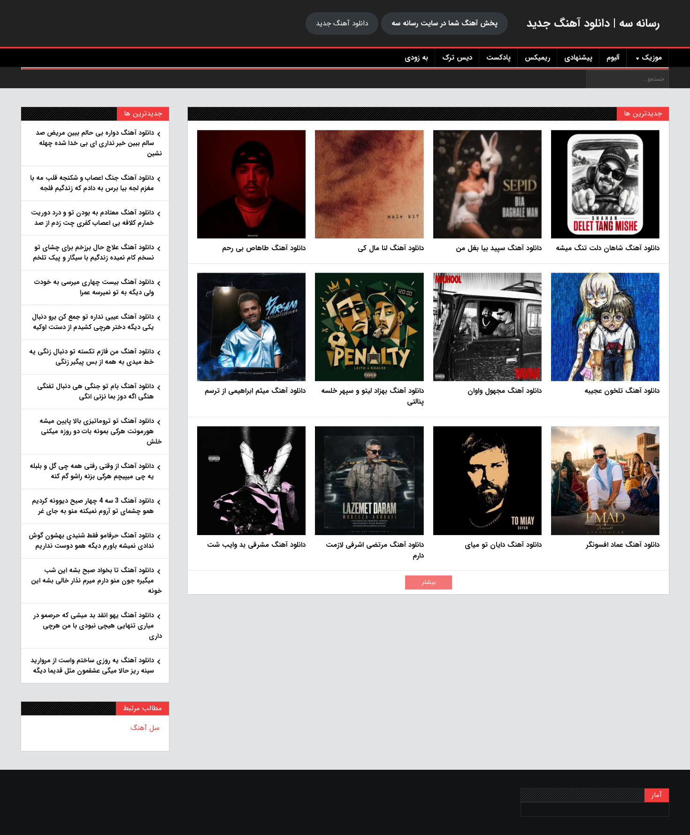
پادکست (498, 57)
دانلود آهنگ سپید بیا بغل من (499, 248)
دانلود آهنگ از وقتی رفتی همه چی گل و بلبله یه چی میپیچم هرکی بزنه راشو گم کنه (92, 471)
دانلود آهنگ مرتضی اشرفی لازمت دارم (374, 550)
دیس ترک (457, 57)
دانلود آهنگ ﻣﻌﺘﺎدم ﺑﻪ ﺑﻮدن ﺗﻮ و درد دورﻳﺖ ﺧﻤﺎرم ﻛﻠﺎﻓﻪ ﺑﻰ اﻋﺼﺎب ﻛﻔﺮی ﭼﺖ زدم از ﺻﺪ (92, 217)
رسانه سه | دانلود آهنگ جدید (593, 23)
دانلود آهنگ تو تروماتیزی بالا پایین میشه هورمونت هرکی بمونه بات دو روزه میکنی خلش (100, 431)
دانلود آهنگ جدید (342, 23)
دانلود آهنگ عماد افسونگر (622, 545)
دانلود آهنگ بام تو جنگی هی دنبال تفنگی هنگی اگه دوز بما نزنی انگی (95, 391)
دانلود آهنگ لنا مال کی (390, 248)
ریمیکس (537, 57)
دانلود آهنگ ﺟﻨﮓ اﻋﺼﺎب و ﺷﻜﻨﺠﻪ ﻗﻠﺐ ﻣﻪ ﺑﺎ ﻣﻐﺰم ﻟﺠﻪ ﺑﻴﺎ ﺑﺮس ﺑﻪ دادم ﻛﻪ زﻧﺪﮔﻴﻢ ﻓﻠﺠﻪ (92, 183)
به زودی (416, 57)
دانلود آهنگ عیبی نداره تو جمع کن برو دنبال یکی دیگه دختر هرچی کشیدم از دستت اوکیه (93, 322)
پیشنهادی (578, 57)
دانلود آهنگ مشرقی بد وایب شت (256, 545)
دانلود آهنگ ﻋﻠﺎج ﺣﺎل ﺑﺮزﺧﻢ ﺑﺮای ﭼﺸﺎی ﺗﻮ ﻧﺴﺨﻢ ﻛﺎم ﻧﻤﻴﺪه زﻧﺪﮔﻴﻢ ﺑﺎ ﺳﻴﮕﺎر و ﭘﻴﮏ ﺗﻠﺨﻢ (93, 252)
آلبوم (613, 57)
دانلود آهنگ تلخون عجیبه (621, 391)
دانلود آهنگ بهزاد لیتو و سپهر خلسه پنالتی (372, 396)
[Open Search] (345, 68)
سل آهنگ (145, 728)
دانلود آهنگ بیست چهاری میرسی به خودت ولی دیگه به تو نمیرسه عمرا (94, 287)
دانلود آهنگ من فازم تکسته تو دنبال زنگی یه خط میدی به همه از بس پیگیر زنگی (91, 356)
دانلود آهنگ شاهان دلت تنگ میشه (607, 248)
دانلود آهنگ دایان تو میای (503, 545)
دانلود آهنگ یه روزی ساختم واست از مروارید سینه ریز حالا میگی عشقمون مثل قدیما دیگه (92, 665)
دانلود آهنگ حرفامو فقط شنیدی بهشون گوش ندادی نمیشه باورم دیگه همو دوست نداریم (91, 540)
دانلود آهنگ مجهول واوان (505, 391)
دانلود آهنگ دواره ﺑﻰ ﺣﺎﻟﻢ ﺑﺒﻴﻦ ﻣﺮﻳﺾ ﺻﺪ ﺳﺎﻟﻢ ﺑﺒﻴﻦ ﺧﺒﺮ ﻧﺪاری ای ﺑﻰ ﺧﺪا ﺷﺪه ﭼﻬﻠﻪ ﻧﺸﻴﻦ (99, 143)
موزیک (652, 57)
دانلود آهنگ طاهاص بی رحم (264, 248)
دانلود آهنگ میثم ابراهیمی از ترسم (255, 391)
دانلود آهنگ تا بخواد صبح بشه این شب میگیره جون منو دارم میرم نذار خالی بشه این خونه (96, 580)
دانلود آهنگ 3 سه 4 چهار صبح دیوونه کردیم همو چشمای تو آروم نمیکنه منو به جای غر (93, 506)
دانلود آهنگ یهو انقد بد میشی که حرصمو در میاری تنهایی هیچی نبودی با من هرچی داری (97, 625)
